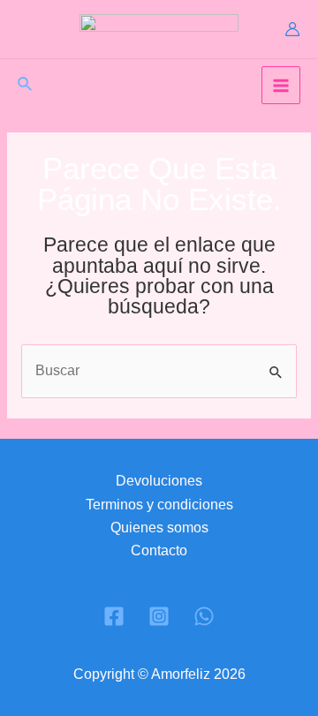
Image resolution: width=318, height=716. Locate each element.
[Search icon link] (26, 86)
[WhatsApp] (204, 616)
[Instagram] (159, 616)
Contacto (159, 550)
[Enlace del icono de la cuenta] (292, 29)
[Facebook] (114, 616)
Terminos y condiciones (159, 504)
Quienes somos (159, 527)
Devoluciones (159, 480)
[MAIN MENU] (280, 85)
